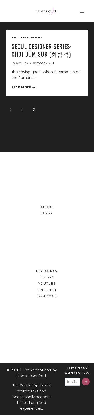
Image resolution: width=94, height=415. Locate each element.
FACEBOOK (47, 296)
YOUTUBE (47, 283)
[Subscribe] (86, 381)
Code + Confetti (32, 375)
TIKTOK (47, 277)
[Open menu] (81, 11)
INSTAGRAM (47, 271)
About (47, 207)
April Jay (22, 63)
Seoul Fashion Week (27, 37)
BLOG (47, 213)
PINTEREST (47, 290)
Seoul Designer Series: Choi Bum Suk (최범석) (41, 50)
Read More (23, 87)
